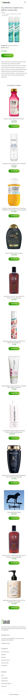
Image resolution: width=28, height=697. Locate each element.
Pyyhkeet (3, 654)
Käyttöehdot (4, 680)
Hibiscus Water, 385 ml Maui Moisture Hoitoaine (14, 119)
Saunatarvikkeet (5, 660)
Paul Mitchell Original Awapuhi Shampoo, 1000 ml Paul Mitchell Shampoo (14, 431)
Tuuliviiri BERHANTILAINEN (14, 512)
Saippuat (10, 45)
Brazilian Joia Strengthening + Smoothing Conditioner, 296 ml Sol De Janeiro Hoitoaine (14, 209)
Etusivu (3, 12)
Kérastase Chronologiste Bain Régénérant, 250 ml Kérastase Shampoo (14, 476)
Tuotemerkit (4, 665)
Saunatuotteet (5, 663)
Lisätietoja (7, 55)
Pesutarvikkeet (5, 652)
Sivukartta (3, 686)
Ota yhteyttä (4, 678)
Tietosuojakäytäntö (6, 683)
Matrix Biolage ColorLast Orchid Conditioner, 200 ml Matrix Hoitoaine (14, 386)
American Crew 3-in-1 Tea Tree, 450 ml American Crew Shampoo (14, 297)
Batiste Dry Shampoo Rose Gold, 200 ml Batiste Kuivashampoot (14, 341)
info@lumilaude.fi (5, 643)
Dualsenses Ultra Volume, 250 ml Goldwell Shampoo (14, 164)
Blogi (2, 675)
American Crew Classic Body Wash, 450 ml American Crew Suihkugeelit (14, 556)
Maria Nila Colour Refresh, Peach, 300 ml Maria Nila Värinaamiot (14, 601)
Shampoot (15, 45)
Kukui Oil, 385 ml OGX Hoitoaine (14, 253)
